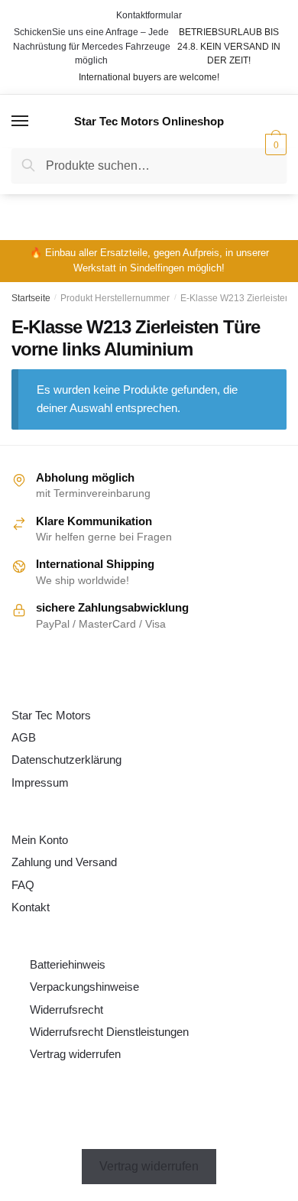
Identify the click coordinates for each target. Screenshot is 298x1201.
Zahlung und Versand (64, 861)
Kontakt (30, 907)
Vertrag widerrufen (75, 1053)
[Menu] (20, 121)
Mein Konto (39, 839)
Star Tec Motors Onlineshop (149, 121)
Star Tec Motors (51, 715)
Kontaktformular (149, 15)
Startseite (30, 298)
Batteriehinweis (67, 964)
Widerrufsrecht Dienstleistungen (109, 1031)
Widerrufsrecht (66, 1009)
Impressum (40, 782)
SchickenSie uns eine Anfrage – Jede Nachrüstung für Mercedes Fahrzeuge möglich (91, 46)
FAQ (22, 884)
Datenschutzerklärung (66, 759)
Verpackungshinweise (84, 986)
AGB (23, 737)
